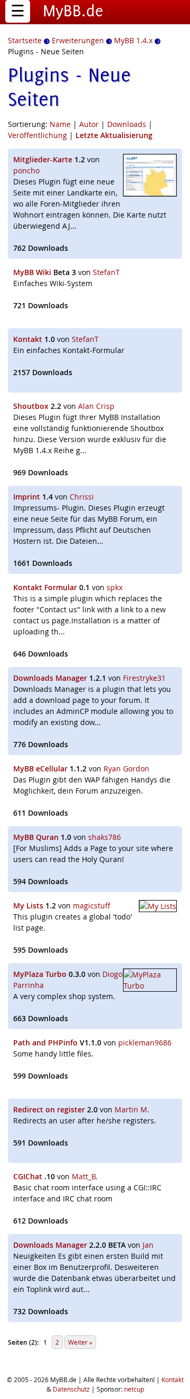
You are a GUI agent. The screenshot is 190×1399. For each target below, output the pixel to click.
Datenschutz (71, 1389)
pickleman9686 (145, 1043)
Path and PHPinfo (45, 1043)
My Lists (28, 906)
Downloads (126, 124)
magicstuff (91, 906)
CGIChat (27, 1176)
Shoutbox (31, 406)
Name (60, 124)
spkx (114, 587)
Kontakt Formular (45, 587)
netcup (134, 1389)
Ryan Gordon (126, 769)
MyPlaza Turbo (39, 974)
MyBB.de (73, 10)
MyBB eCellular (40, 769)
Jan (148, 1245)
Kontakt (27, 339)
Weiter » (80, 1342)
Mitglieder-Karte (42, 159)
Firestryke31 (144, 678)
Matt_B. (85, 1176)
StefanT (106, 272)
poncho (26, 170)
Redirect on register (49, 1109)
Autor (89, 124)
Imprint (26, 497)
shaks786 (104, 837)
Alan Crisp (96, 406)
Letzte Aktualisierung (114, 135)
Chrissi (82, 497)
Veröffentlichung (37, 135)
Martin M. (132, 1109)
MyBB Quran (36, 837)
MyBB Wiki (32, 272)
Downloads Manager (50, 678)
